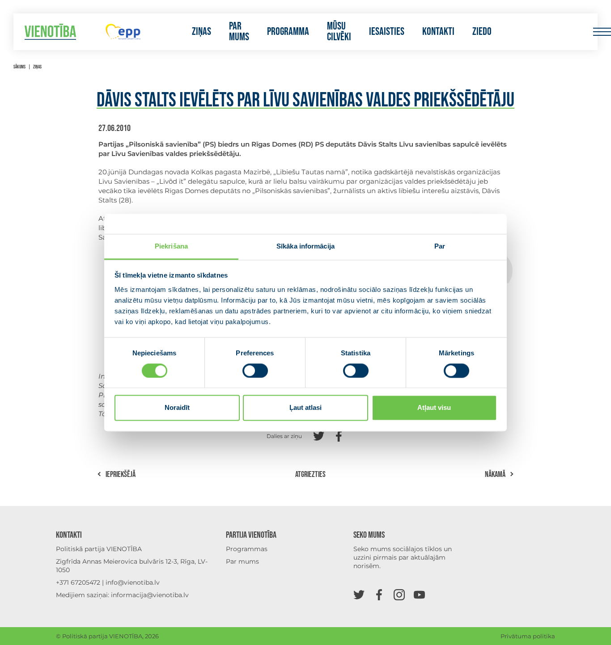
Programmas (246, 549)
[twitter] (359, 594)
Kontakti (438, 31)
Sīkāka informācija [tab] (305, 246)
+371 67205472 (78, 582)
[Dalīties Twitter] (319, 435)
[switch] (255, 370)
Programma (288, 31)
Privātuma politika (528, 636)
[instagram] (399, 594)
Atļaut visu (434, 408)
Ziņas (201, 31)
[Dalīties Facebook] (339, 435)
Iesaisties (386, 31)
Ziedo (482, 31)
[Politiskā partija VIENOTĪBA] (50, 32)
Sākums (19, 67)
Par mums (239, 31)
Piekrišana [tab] (171, 246)
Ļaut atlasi (305, 408)
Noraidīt (177, 408)
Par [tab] (439, 246)
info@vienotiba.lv (133, 582)
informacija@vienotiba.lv (150, 595)
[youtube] (419, 594)
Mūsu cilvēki (339, 31)
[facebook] (379, 594)
